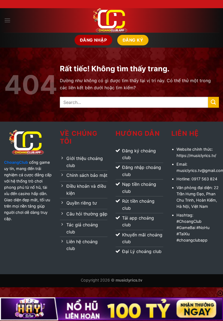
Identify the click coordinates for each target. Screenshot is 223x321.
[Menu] (7, 20)
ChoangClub (16, 162)
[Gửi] (213, 102)
